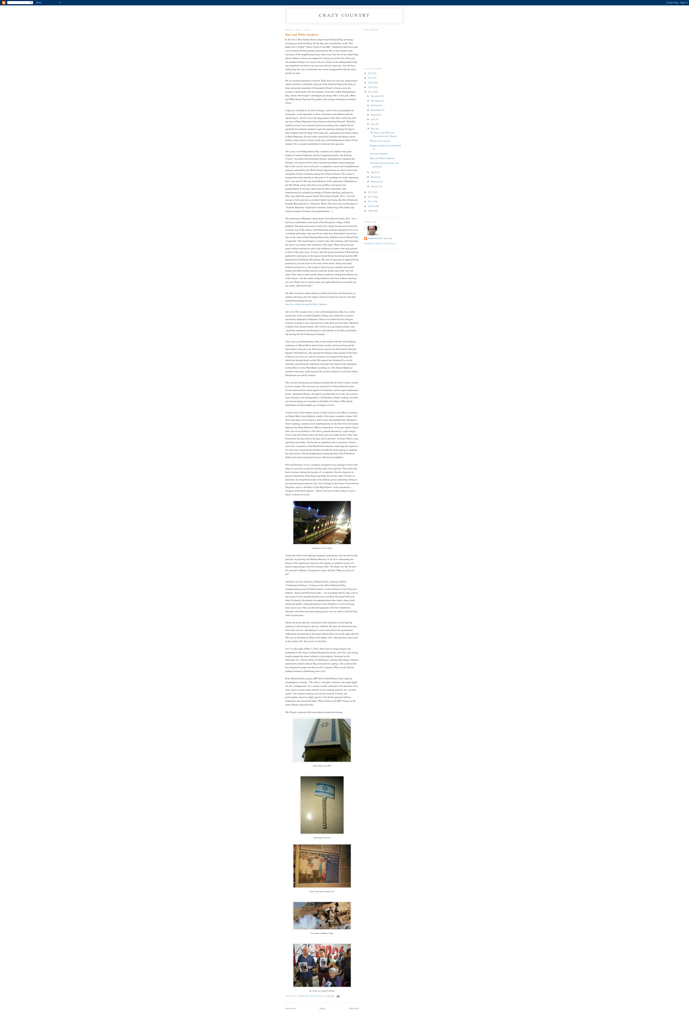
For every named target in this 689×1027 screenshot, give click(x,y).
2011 (371, 201)
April (373, 172)
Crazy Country (345, 15)
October (375, 105)
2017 (371, 77)
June (373, 124)
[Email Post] (338, 996)
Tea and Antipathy (379, 153)
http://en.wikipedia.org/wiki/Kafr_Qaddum (306, 304)
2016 (371, 82)
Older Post (354, 1008)
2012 (371, 196)
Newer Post (290, 1008)
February (375, 181)
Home (322, 1008)
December (376, 96)
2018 (371, 73)
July (373, 119)
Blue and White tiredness (382, 158)
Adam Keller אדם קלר (380, 238)
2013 (371, 192)
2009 (371, 210)
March (374, 176)
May (373, 128)
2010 (371, 206)
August (374, 114)
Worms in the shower (380, 140)
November (376, 100)
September (376, 110)
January (375, 186)
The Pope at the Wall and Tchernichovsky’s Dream (383, 134)
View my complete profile (379, 244)
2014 (371, 91)
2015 (371, 87)
